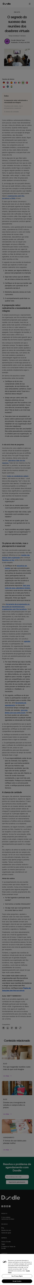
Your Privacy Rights (17, 1276)
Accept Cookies (17, 1281)
